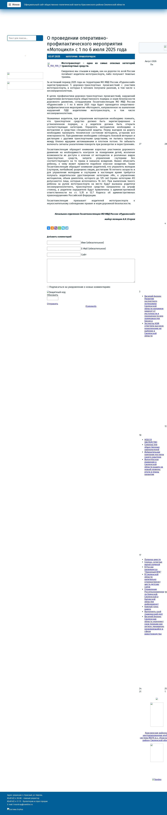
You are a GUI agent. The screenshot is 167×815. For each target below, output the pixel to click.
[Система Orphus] (15, 809)
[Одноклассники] (52, 228)
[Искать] (39, 38)
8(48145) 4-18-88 (14, 798)
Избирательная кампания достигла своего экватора (154, 454)
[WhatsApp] (59, 228)
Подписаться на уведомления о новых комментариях (79, 287)
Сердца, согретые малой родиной (153, 563)
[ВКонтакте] (48, 228)
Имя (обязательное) (92, 242)
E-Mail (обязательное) (93, 248)
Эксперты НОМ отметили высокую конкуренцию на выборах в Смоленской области (154, 329)
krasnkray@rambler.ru (23, 804)
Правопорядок (87, 56)
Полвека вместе (152, 559)
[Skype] (63, 228)
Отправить (52, 303)
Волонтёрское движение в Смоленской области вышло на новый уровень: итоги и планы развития (153, 467)
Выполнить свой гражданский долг (153, 612)
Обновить (52, 295)
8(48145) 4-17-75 (14, 801)
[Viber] (55, 228)
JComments (90, 306)
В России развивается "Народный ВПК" (152, 569)
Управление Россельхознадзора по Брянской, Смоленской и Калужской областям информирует (154, 596)
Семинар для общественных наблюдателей (152, 447)
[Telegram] (66, 228)
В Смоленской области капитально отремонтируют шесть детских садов (152, 580)
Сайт (83, 254)
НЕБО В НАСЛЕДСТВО (150, 440)
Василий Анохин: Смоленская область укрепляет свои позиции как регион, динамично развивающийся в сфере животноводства (154, 625)
